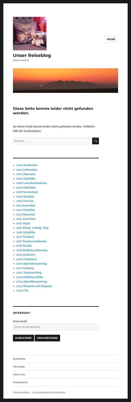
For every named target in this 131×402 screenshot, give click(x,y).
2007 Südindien (26, 187)
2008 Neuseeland (27, 192)
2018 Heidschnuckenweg (31, 250)
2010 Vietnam (25, 201)
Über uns (19, 374)
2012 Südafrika (25, 209)
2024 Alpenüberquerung (31, 281)
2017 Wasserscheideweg (31, 241)
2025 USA (22, 290)
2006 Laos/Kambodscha (31, 183)
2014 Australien (26, 218)
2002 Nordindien (27, 165)
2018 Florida (24, 245)
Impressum (20, 382)
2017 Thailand (25, 236)
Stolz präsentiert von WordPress (48, 392)
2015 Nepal (23, 223)
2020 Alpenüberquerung (31, 263)
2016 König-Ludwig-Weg (32, 227)
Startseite (19, 358)
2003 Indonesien (26, 169)
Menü (111, 39)
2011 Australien (25, 205)
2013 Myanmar (25, 214)
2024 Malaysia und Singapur (34, 286)
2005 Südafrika (25, 178)
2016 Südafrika (25, 232)
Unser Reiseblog (32, 55)
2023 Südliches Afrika (29, 277)
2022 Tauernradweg (29, 272)
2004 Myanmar (25, 174)
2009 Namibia (25, 196)
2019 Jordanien (25, 254)
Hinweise (19, 366)
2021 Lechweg (25, 268)
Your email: (20, 321)
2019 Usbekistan (26, 259)
